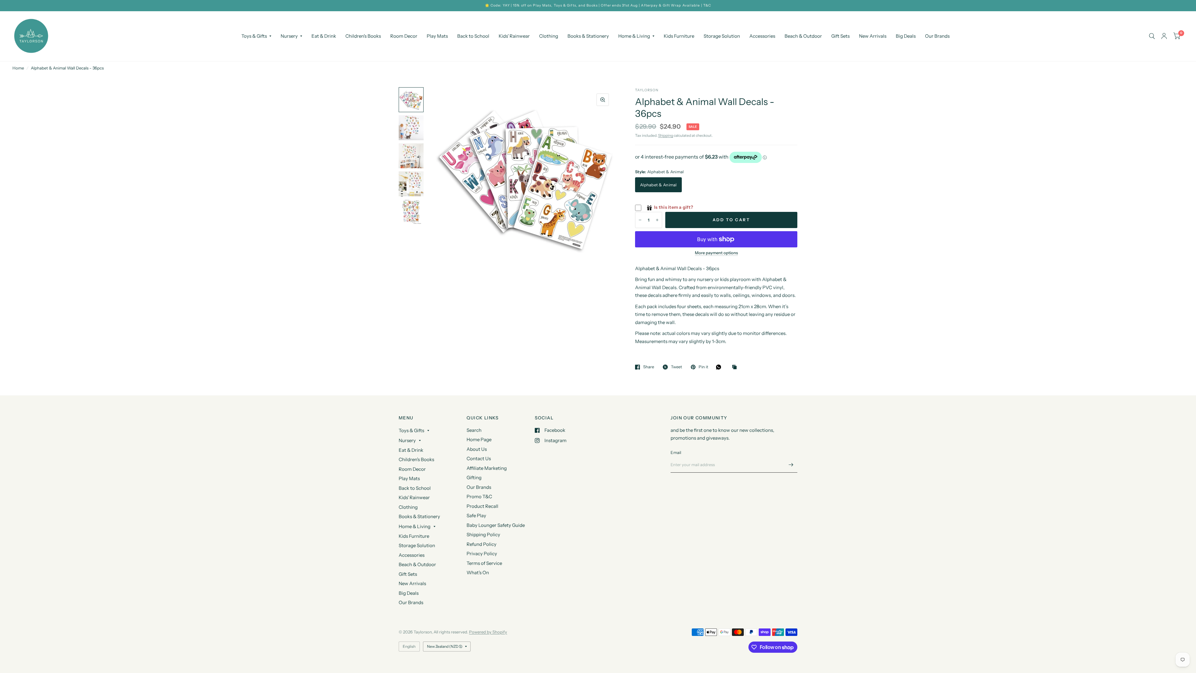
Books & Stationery (588, 36)
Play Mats (437, 36)
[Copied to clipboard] (736, 367)
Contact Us (479, 458)
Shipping (665, 135)
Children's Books (363, 36)
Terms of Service (484, 563)
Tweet (676, 367)
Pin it (703, 367)
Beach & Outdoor (803, 36)
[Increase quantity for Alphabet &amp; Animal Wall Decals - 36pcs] (657, 220)
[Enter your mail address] (791, 464)
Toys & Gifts (254, 36)
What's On (478, 572)
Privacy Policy (482, 553)
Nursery (289, 36)
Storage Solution (722, 36)
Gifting (474, 477)
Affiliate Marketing (487, 468)
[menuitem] (256, 36)
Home (18, 67)
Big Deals (906, 36)
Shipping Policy (483, 534)
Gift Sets (840, 36)
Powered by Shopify (488, 631)
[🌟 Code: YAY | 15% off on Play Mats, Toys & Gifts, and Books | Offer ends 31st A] (598, 5)
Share (648, 367)
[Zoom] (602, 99)
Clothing (548, 36)
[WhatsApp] (720, 367)
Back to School (473, 36)
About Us (477, 449)
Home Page (479, 439)
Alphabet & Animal (658, 184)
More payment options (716, 253)
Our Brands (937, 36)
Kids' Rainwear (514, 36)
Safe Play (476, 515)
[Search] (1152, 36)
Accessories (762, 36)
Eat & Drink (323, 36)
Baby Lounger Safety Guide (496, 525)
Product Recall (482, 506)
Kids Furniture (679, 36)
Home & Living (634, 36)
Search (474, 430)
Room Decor (403, 36)
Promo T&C (479, 496)
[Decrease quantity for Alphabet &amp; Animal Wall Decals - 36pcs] (640, 220)
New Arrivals (872, 36)
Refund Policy (481, 544)
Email (676, 452)
